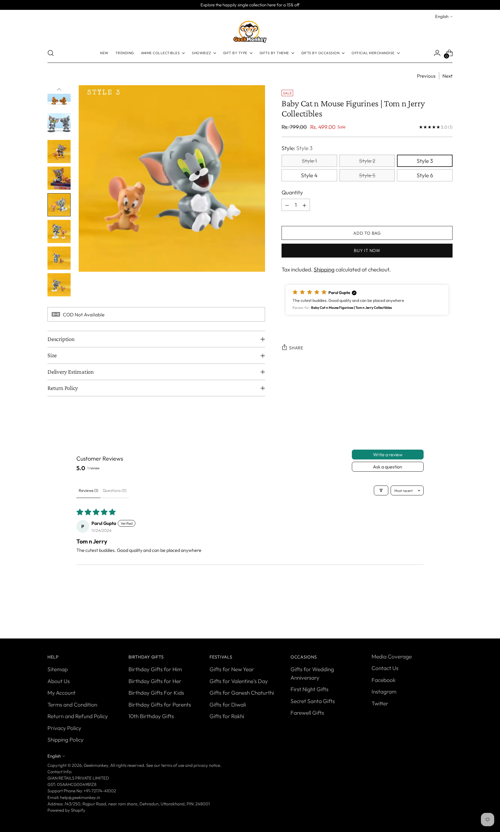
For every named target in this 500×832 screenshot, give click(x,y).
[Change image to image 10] (59, 258)
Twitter (380, 703)
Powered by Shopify (66, 810)
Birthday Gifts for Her (154, 681)
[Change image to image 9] (59, 231)
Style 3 (425, 160)
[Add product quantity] (304, 205)
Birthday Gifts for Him (155, 669)
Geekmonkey (96, 765)
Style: (297, 148)
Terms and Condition (72, 704)
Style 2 (367, 160)
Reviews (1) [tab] (88, 490)
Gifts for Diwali (227, 704)
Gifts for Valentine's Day (238, 681)
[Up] (59, 89)
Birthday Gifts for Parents (159, 704)
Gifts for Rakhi (226, 716)
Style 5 (367, 175)
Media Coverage (392, 656)
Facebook (384, 679)
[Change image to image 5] (59, 124)
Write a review (387, 454)
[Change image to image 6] (59, 151)
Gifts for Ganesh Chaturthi (241, 692)
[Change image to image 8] (59, 204)
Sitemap (57, 669)
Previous (426, 76)
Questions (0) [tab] (114, 490)
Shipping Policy (65, 739)
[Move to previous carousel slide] (434, 613)
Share (296, 348)
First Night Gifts (309, 689)
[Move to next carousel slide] (448, 613)
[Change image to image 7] (59, 178)
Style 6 (425, 175)
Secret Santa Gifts (313, 701)
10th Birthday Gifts (151, 716)
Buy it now (367, 250)
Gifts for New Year (231, 669)
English (441, 16)
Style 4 (309, 175)
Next (447, 76)
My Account (61, 692)
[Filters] (381, 490)
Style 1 (309, 160)
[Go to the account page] (437, 53)
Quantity (292, 192)
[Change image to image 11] (59, 284)
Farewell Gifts (307, 712)
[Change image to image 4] (59, 98)
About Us (58, 681)
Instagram (384, 691)
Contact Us (385, 668)
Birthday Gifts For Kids (156, 692)
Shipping (324, 269)
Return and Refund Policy (77, 716)
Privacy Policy (64, 728)
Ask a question (387, 467)
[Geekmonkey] (250, 31)
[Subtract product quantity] (287, 205)
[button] (367, 300)
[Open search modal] (50, 53)
